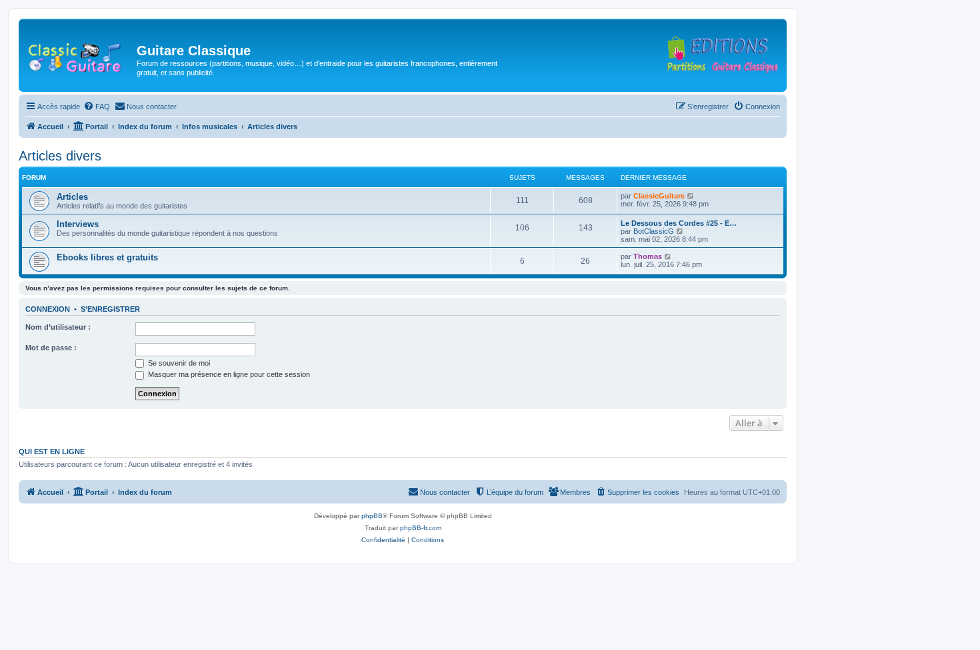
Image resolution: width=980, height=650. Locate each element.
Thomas (647, 256)
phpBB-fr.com (420, 527)
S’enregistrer (110, 309)
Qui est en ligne (52, 452)
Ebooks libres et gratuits (107, 257)
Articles (72, 197)
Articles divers (60, 156)
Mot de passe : (51, 348)
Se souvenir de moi (178, 363)
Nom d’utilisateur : (58, 327)
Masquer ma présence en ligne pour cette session (228, 374)
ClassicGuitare (659, 196)
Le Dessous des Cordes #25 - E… (679, 223)
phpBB (372, 515)
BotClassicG (653, 231)
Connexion (47, 309)
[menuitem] (96, 107)
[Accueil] (79, 54)
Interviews (78, 224)
